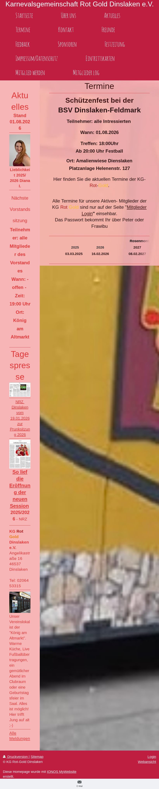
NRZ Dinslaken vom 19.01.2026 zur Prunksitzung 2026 (20, 418)
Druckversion (17, 757)
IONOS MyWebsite (61, 772)
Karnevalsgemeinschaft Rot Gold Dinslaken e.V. (79, 4)
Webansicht (147, 762)
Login (152, 757)
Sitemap (37, 757)
